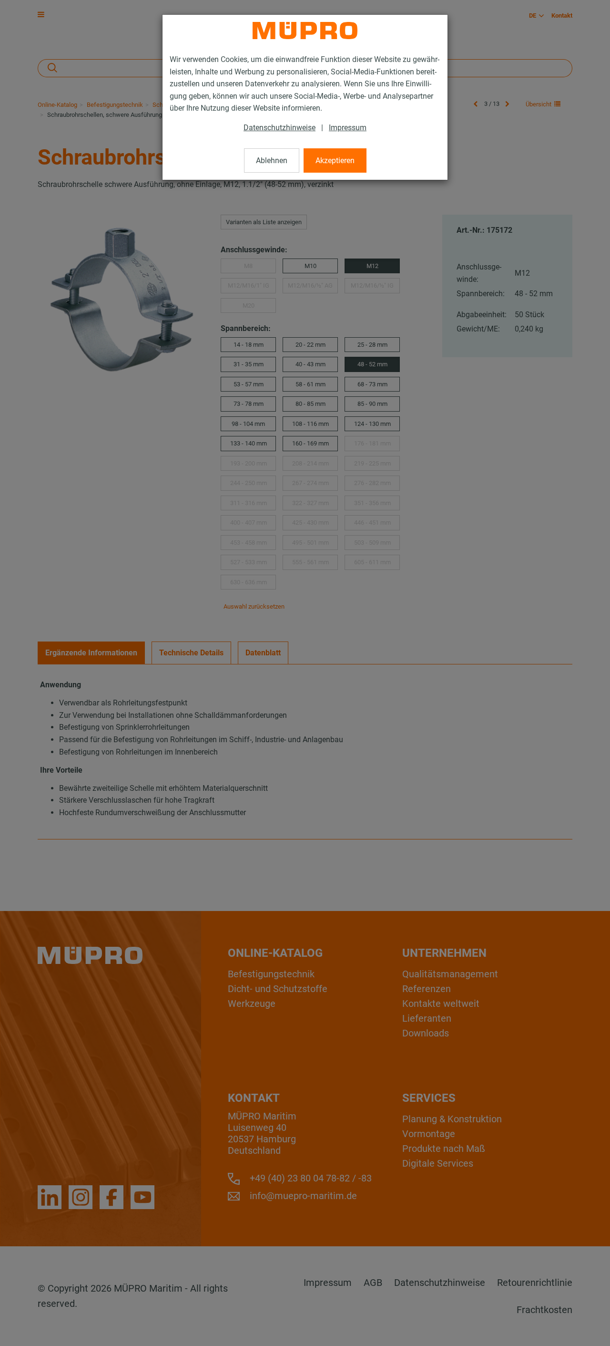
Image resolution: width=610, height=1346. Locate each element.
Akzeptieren (335, 160)
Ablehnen (271, 160)
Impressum (347, 127)
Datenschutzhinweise (279, 127)
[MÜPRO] (305, 30)
